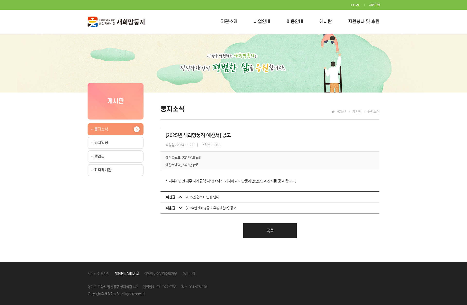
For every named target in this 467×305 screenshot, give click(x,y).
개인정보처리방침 (126, 274)
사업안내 (262, 21)
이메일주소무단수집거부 (160, 274)
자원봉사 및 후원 (363, 21)
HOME (355, 5)
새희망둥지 (116, 22)
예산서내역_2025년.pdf (181, 165)
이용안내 (295, 21)
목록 (270, 230)
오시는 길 (188, 274)
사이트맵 (374, 5)
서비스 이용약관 (98, 274)
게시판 (325, 21)
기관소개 (229, 21)
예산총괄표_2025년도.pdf (183, 157)
